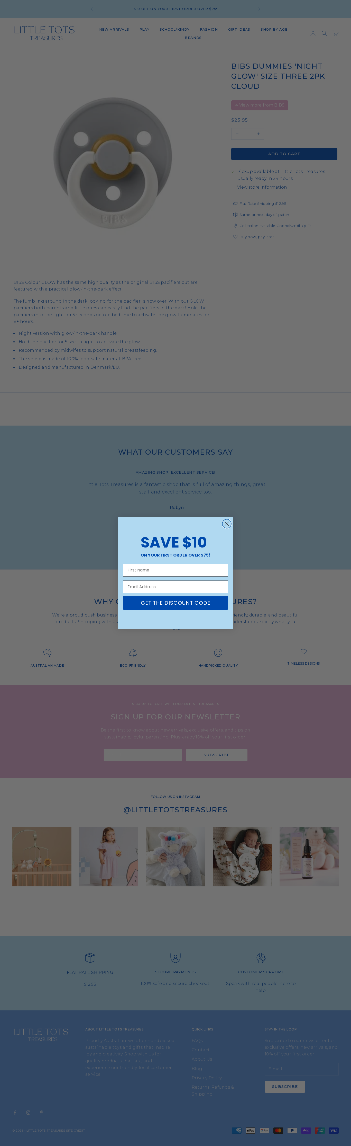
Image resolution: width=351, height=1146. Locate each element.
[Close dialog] (226, 523)
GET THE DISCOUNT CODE (175, 602)
